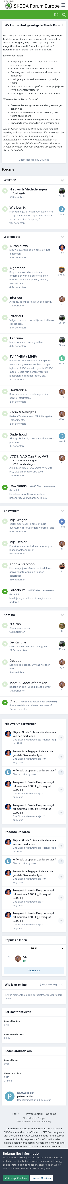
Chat (13, 701)
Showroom (11, 511)
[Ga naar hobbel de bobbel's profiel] (62, 270)
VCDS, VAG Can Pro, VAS (28, 456)
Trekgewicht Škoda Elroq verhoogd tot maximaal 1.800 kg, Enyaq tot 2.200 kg (33, 786)
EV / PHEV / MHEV (23, 356)
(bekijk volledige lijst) (51, 984)
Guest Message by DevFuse (34, 159)
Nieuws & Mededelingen (28, 189)
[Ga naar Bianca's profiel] (62, 209)
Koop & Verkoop (22, 564)
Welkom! (10, 180)
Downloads (18, 486)
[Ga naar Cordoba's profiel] (62, 191)
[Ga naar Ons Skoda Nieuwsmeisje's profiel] (62, 248)
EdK (25, 957)
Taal (15, 1113)
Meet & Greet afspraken (28, 683)
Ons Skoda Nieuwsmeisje (27, 739)
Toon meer (34, 970)
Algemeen (17, 268)
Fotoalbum (17, 590)
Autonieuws (18, 246)
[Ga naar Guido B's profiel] (62, 436)
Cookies (51, 1113)
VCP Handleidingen (24, 464)
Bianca (16, 774)
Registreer (9, 49)
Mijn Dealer (18, 542)
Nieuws (15, 624)
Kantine (9, 615)
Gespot (15, 661)
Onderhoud (18, 434)
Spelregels (19, 193)
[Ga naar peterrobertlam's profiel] (10, 1096)
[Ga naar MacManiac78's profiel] (62, 566)
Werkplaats (12, 237)
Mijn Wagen (18, 520)
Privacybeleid (34, 1113)
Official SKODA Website (26, 1135)
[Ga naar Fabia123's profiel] (62, 522)
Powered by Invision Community (34, 1121)
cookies (21, 1157)
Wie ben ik (17, 207)
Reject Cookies (41, 1178)
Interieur (15, 298)
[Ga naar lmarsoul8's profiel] (62, 358)
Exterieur (16, 316)
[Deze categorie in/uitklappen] (62, 180)
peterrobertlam (25, 1096)
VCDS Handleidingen (25, 460)
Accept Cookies (17, 1178)
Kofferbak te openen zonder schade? (34, 770)
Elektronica (18, 390)
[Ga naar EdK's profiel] (62, 299)
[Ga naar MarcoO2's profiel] (62, 626)
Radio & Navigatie (22, 412)
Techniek (16, 338)
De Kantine (17, 642)
